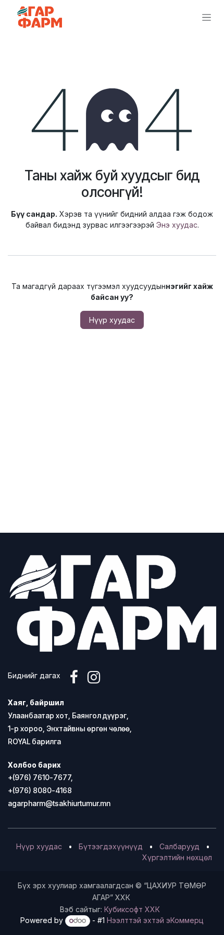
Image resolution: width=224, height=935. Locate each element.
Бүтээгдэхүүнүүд (111, 846)
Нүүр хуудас (112, 319)
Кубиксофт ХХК (132, 909)
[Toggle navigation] (206, 17)
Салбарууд (179, 846)
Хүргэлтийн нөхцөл (177, 857)
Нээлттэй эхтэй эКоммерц (155, 920)
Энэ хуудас (176, 224)
